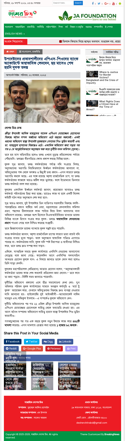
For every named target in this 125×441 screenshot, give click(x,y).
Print (73, 348)
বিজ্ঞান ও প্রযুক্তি (76, 27)
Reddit (12, 348)
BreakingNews (111, 434)
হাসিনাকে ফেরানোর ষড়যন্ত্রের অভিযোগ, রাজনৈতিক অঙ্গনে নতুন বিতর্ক (40, 376)
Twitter (32, 341)
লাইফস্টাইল (51, 27)
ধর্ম (66, 27)
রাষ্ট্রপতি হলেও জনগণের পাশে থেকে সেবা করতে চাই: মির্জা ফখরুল (14, 379)
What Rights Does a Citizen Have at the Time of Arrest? (103, 105)
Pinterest (55, 348)
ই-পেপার (109, 27)
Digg (50, 341)
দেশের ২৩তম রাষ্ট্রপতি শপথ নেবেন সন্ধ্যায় (68, 368)
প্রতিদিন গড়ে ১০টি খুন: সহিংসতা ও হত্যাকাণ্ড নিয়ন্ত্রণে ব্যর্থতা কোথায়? (14, 363)
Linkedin (66, 341)
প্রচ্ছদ (11, 51)
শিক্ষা (61, 27)
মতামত (89, 27)
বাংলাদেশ (9, 27)
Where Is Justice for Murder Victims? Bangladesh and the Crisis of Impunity (102, 77)
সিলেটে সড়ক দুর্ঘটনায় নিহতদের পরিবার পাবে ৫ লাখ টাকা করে (69, 379)
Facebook (13, 341)
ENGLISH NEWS (14, 33)
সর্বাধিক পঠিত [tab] (112, 52)
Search (78, 3)
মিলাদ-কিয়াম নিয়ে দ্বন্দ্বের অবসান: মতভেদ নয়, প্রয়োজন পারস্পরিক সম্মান (103, 61)
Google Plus (34, 348)
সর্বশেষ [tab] (94, 52)
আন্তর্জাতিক (20, 27)
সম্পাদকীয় (98, 27)
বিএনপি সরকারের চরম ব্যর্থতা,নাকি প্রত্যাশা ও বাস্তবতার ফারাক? (109, 92)
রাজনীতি (31, 27)
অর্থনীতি (40, 27)
